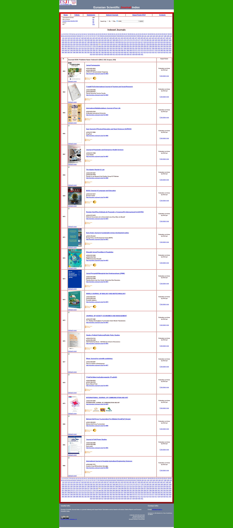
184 (159, 40)
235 (82, 44)
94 (130, 36)
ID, (110, 21)
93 (128, 36)
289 (125, 46)
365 (119, 50)
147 (164, 38)
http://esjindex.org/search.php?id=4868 (97, 178)
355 (91, 50)
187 (167, 40)
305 (170, 46)
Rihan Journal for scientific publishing (99, 358)
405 (93, 21)
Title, (114, 21)
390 (80, 52)
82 (106, 36)
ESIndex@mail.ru (157, 509)
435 (125, 54)
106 (159, 36)
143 (153, 38)
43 (139, 34)
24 (101, 34)
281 (102, 46)
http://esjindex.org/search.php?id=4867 (97, 156)
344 (170, 48)
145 (158, 38)
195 (80, 42)
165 (105, 40)
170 (119, 40)
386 (68, 52)
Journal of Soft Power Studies (96, 439)
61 (64, 36)
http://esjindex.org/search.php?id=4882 (97, 468)
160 (91, 40)
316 (91, 48)
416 (153, 52)
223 (159, 42)
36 (125, 34)
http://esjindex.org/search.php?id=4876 (97, 343)
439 (136, 54)
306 (63, 48)
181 (150, 40)
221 (153, 42)
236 (85, 44)
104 (154, 36)
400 (108, 52)
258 (147, 44)
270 (71, 46)
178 (142, 40)
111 (63, 38)
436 (128, 54)
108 (165, 36)
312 (80, 48)
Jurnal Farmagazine (93, 65)
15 (83, 34)
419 (161, 52)
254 (136, 44)
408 (130, 52)
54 (161, 34)
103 (151, 36)
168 (113, 40)
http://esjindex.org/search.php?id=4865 (97, 115)
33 (119, 34)
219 (147, 42)
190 (66, 42)
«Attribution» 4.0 (73, 519)
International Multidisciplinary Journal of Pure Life (103, 108)
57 (167, 34)
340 (159, 48)
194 (77, 42)
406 (125, 52)
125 (102, 38)
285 (113, 46)
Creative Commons (65, 519)
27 (107, 34)
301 (159, 46)
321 (105, 48)
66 (74, 36)
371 (136, 50)
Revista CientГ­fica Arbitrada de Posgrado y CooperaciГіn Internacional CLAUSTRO (115, 212)
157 (82, 40)
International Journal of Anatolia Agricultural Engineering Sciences (109, 461)
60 (62, 36)
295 (142, 46)
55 (163, 34)
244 (108, 44)
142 (150, 38)
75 (92, 36)
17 (87, 34)
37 (127, 34)
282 (105, 46)
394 (91, 52)
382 (167, 50)
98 (138, 36)
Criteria (76, 15)
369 (130, 50)
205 (108, 42)
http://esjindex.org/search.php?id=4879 (97, 404)
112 (66, 38)
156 (80, 40)
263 (161, 44)
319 (99, 48)
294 (139, 46)
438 (133, 54)
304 (167, 46)
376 (150, 50)
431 (113, 54)
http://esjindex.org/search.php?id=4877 (97, 365)
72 (86, 36)
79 (100, 36)
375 (147, 50)
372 (139, 50)
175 (133, 40)
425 (97, 54)
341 (161, 48)
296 (145, 46)
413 (144, 52)
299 (153, 46)
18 (89, 34)
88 (118, 36)
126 (105, 38)
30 (113, 34)
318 (96, 48)
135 (130, 38)
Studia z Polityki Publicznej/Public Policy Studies (103, 335)
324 (113, 48)
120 (88, 38)
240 (97, 44)
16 (85, 34)
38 (129, 34)
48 (149, 34)
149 (169, 38)
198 (88, 42)
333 (139, 48)
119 (85, 38)
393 (88, 52)
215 (136, 42)
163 (99, 40)
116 (77, 38)
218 (144, 42)
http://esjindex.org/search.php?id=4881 (97, 448)
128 (110, 38)
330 (130, 48)
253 (133, 44)
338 (153, 48)
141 (147, 38)
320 (102, 48)
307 (66, 48)
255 (139, 44)
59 (171, 34)
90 (122, 36)
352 (82, 50)
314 (85, 48)
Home (66, 15)
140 (144, 38)
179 (145, 40)
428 (105, 54)
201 (97, 42)
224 (161, 42)
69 (80, 36)
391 (82, 52)
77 (96, 36)
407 (128, 52)
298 (150, 46)
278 (94, 46)
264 (164, 44)
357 (97, 50)
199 (91, 42)
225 (164, 42)
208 (116, 42)
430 (111, 54)
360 (105, 50)
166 (108, 40)
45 (143, 34)
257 (145, 44)
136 (133, 38)
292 (133, 46)
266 (170, 44)
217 (142, 42)
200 (94, 42)
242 (102, 44)
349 (74, 50)
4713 (93, 24)
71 (84, 36)
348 (71, 50)
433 (119, 54)
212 (128, 42)
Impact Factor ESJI (138, 15)
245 (111, 44)
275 (85, 46)
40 (133, 34)
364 (116, 50)
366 (122, 50)
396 (97, 52)
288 (122, 46)
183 (156, 40)
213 (130, 42)
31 (115, 34)
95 (132, 36)
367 (125, 50)
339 (156, 48)
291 (130, 46)
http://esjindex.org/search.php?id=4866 (97, 135)
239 (94, 44)
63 (68, 36)
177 (139, 40)
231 (71, 44)
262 (159, 44)
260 (153, 44)
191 (68, 42)
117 (79, 38)
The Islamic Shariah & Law (95, 169)
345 (63, 50)
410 (136, 52)
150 (63, 40)
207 (113, 42)
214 (133, 42)
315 (88, 48)
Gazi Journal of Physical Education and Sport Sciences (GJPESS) (108, 129)
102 (148, 36)
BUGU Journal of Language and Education (101, 190)
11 (75, 34)
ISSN (119, 21)
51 (155, 34)
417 (156, 52)
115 (74, 38)
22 (97, 34)
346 (66, 50)
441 (142, 54)
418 (159, 52)
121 (90, 38)
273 (80, 46)
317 (94, 48)
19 (91, 34)
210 (122, 42)
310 (74, 48)
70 (82, 36)
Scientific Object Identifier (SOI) (70, 21)
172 (125, 40)
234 (80, 44)
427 (102, 54)
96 (134, 36)
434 (122, 54)
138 (138, 38)
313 (82, 48)
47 (147, 34)
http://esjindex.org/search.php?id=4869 (97, 197)
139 (141, 38)
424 (94, 54)
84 (110, 36)
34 (121, 34)
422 (170, 52)
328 (125, 48)
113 (69, 38)
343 (167, 48)
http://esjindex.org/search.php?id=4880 (97, 425)
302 (161, 46)
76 (94, 36)
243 (105, 44)
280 (99, 46)
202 (99, 42)
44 (141, 34)
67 (76, 36)
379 (159, 50)
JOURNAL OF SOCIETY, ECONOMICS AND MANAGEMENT (106, 316)
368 (128, 50)
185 (161, 40)
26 (105, 34)
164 (102, 40)
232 (74, 44)
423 (91, 54)
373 (142, 50)
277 (91, 46)
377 (153, 50)
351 (80, 50)
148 (167, 38)
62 (66, 36)
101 (145, 36)
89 (120, 36)
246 (113, 44)
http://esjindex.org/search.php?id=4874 (97, 302)
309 (71, 48)
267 (63, 46)
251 (128, 44)
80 (102, 36)
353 (85, 50)
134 (127, 38)
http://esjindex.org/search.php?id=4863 (97, 73)
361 (108, 50)
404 (119, 52)
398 (102, 52)
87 (116, 36)
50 (153, 34)
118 (82, 38)
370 (133, 50)
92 (126, 36)
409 (133, 52)
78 (98, 36)
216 (139, 42)
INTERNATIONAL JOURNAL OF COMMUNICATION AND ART (107, 397)
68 (78, 36)
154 (74, 40)
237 (88, 44)
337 (150, 48)
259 (150, 44)
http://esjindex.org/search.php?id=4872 (97, 260)
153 (71, 40)
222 (156, 42)
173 (128, 40)
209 (119, 42)
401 (111, 52)
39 (131, 34)
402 (113, 52)
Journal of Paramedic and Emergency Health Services (104, 150)
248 (119, 44)
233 (77, 44)
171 (122, 40)
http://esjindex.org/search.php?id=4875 (97, 322)
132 (122, 38)
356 (94, 50)
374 (145, 50)
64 (70, 36)
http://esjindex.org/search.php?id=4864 (97, 95)
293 (136, 46)
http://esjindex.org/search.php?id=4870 (97, 218)
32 (117, 34)
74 (90, 36)
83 (108, 36)
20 (93, 34)
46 (145, 34)
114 (71, 38)
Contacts (162, 15)
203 (102, 42)
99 (140, 36)
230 (68, 44)
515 (93, 19)
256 (142, 44)
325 (116, 48)
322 (108, 48)
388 (74, 52)
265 (167, 44)
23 (99, 34)
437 (130, 54)
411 (139, 52)
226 (167, 42)
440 (139, 54)
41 (135, 34)
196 (82, 42)
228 (63, 44)
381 (164, 50)
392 (85, 52)
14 (81, 34)
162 (97, 40)
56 (165, 34)
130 (116, 38)
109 (168, 36)
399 (93, 22)
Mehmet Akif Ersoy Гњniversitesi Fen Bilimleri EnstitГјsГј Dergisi (108, 419)
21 (95, 34)
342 (164, 48)
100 (142, 36)
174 (130, 40)
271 (74, 46)
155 (77, 40)
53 (159, 34)
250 (125, 44)
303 (164, 46)
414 (147, 52)
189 (63, 42)
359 (102, 50)
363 (113, 50)
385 (66, 52)
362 (111, 50)
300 (156, 46)
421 (167, 52)
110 (170, 36)
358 (99, 50)
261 (156, 44)
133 (124, 38)
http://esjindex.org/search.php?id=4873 (97, 281)
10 (73, 34)
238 (91, 44)
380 (161, 50)
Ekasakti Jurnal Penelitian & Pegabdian (99, 252)
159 (88, 40)
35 (123, 34)
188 (170, 40)
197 (85, 42)
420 (164, 52)
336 (147, 48)
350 (77, 50)
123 (96, 38)
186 (164, 40)
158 (85, 40)
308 (68, 48)
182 (153, 40)
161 (94, 40)
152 (68, 40)
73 (88, 36)
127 (107, 38)
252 (130, 44)
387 (71, 52)
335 (144, 48)
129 (113, 38)
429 (108, 54)
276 (88, 46)
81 (104, 36)
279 (97, 46)
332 (136, 48)
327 (122, 48)
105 (156, 36)
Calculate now (164, 76)
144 (155, 38)
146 (161, 38)
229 (66, 44)
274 (82, 46)
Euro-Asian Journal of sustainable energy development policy (107, 233)
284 (111, 46)
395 (94, 52)
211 (125, 42)
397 (99, 52)
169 (116, 40)
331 (133, 48)
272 (77, 46)
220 (150, 42)
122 (93, 38)
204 (105, 42)
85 (112, 36)
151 (66, 40)
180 (147, 40)
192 (71, 42)
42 (137, 34)
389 (77, 52)
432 (116, 54)
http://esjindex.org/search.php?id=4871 (97, 239)
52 (157, 34)
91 (124, 36)
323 (111, 48)
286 (116, 46)
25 (103, 34)
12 (77, 34)
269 (68, 46)
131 (119, 38)
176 (136, 40)
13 (79, 34)
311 (77, 48)
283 (108, 46)
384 (63, 52)
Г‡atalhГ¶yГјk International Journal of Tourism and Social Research (109, 86)
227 (170, 42)
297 (147, 46)
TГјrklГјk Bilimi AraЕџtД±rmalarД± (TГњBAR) (101, 377)
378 (156, 50)
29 (111, 34)
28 (109, 34)
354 (88, 50)
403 (116, 52)
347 (68, 50)
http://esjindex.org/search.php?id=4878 (97, 385)
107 (162, 36)
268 (66, 46)
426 (99, 54)
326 (119, 48)
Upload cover (72, 81)
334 (142, 48)
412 (142, 52)
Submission (91, 15)
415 (150, 52)
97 (136, 36)
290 (128, 46)
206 (111, 42)
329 (128, 48)
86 (114, 36)
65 (72, 36)
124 (99, 38)
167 (111, 40)
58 (169, 34)
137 (136, 38)
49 (151, 34)
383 (170, 50)
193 (74, 42)
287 (119, 46)
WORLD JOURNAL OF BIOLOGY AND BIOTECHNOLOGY (106, 293)
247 (116, 44)
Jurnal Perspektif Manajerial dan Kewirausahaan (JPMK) (105, 273)
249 (122, 44)
